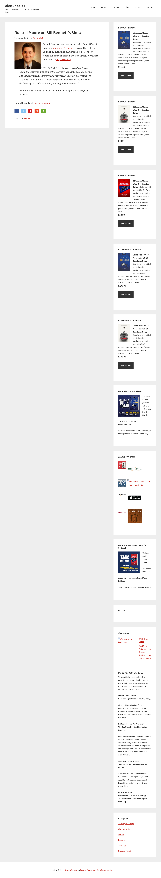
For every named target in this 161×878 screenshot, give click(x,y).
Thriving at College (126, 823)
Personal (122, 840)
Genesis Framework (88, 870)
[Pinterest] (30, 111)
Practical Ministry (125, 851)
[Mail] (37, 111)
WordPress (101, 870)
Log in (109, 870)
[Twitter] (23, 111)
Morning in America (62, 47)
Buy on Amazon (145, 658)
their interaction (42, 102)
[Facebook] (16, 111)
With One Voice (143, 640)
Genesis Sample (70, 870)
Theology (122, 845)
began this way (63, 59)
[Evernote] (43, 111)
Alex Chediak (15, 5)
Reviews (142, 652)
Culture (27, 118)
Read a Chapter (145, 655)
